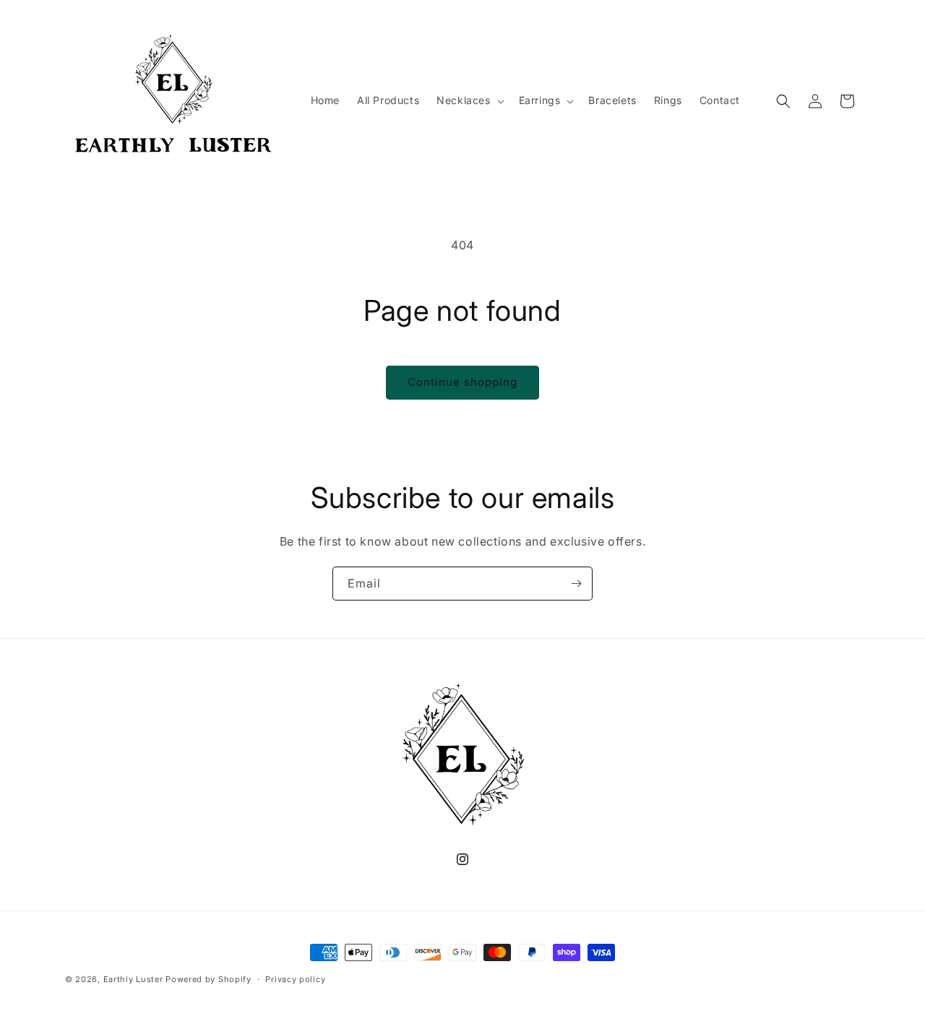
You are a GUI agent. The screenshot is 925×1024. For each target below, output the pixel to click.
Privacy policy (295, 978)
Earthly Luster (133, 979)
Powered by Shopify (208, 979)
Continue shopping (462, 382)
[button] (468, 100)
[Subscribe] (576, 584)
